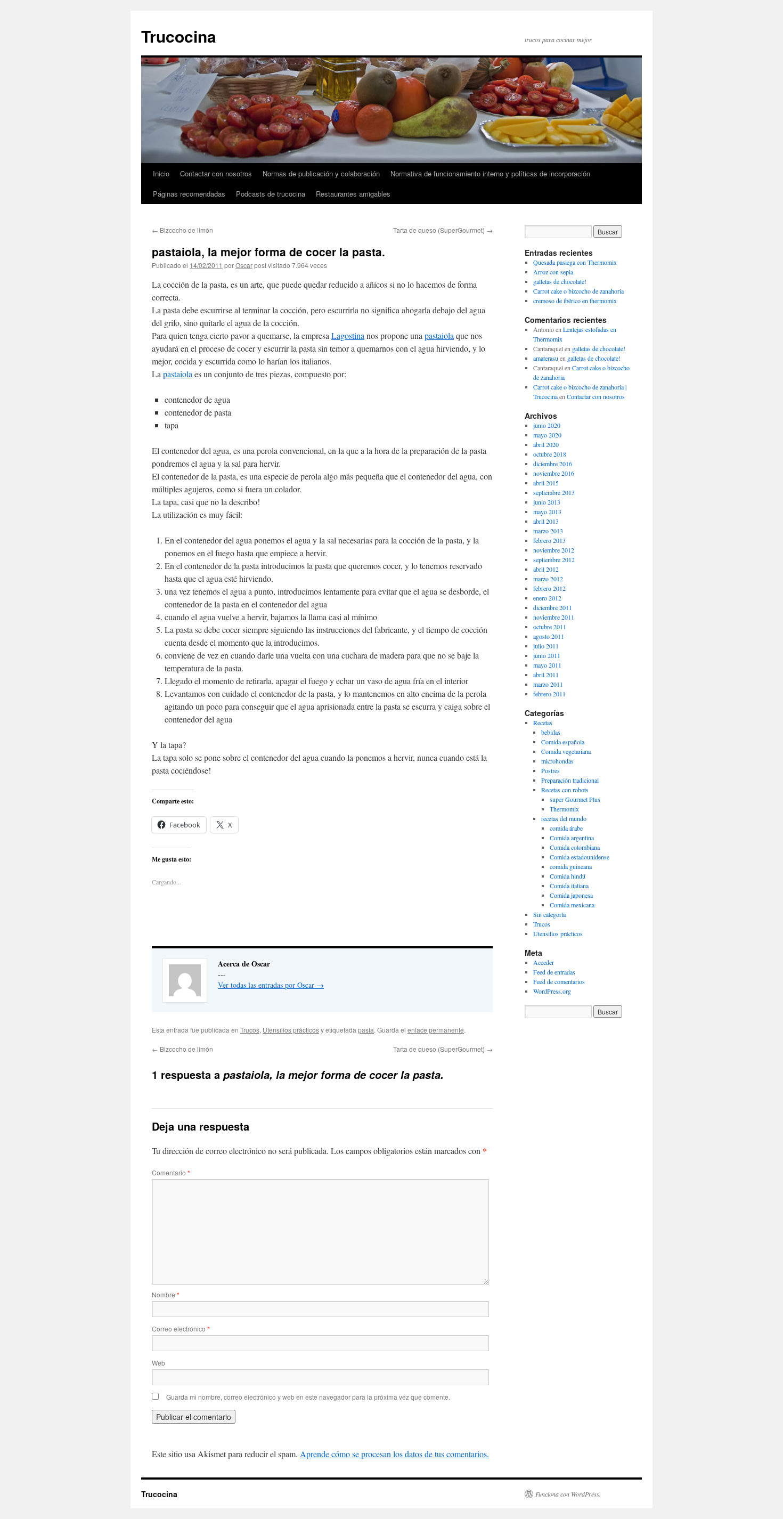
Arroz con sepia (553, 271)
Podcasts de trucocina (270, 194)
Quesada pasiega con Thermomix (575, 262)
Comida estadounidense (579, 856)
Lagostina (347, 335)
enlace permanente (435, 1029)
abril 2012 (546, 569)
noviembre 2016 (553, 473)
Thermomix (564, 809)
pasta (366, 1029)
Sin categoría (549, 914)
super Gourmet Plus (575, 799)
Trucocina (178, 36)
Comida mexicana (572, 904)
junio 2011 (546, 655)
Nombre (166, 1294)
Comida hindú (567, 876)
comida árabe (566, 828)
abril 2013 (546, 521)
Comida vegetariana (566, 751)
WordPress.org (552, 991)
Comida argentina (572, 837)
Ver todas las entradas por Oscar (271, 985)
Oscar (243, 265)
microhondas (557, 761)
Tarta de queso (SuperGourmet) (443, 229)
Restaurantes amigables (353, 194)
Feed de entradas (554, 972)
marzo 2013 (548, 530)
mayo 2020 (547, 434)
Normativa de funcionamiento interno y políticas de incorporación (490, 173)
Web (158, 1362)
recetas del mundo (563, 818)
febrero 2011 (549, 693)
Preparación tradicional (570, 780)
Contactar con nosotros (216, 173)
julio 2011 (546, 645)
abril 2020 (546, 444)
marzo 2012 (548, 578)
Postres (550, 770)
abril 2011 (546, 674)
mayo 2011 (547, 665)
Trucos (249, 1029)
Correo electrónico (181, 1328)
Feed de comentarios (559, 981)
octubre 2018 (549, 454)
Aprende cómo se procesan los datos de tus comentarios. (394, 1453)
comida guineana (571, 866)
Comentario (171, 1172)
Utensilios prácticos (291, 1029)
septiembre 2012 (554, 559)
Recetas (542, 722)
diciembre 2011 (552, 607)
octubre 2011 (549, 626)
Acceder (543, 962)
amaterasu (545, 358)
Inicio (161, 173)
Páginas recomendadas (189, 194)
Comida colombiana (575, 847)
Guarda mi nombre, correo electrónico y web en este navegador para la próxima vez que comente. (308, 1396)
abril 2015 (546, 482)
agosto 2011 (548, 636)
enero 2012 (547, 598)
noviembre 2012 (553, 550)
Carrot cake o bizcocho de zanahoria (578, 291)
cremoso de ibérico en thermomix (575, 300)
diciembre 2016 (552, 463)
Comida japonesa (571, 895)
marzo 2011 (548, 684)
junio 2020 (546, 425)
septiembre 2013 (554, 492)
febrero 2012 (549, 588)
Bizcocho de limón (182, 229)
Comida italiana (569, 885)
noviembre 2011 (553, 617)
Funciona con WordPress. (568, 1494)
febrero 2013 (549, 540)
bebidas (550, 732)
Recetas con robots (565, 789)
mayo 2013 (547, 511)
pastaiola (439, 335)
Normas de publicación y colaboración (321, 173)
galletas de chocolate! (559, 281)
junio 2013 (546, 502)
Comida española (562, 741)
